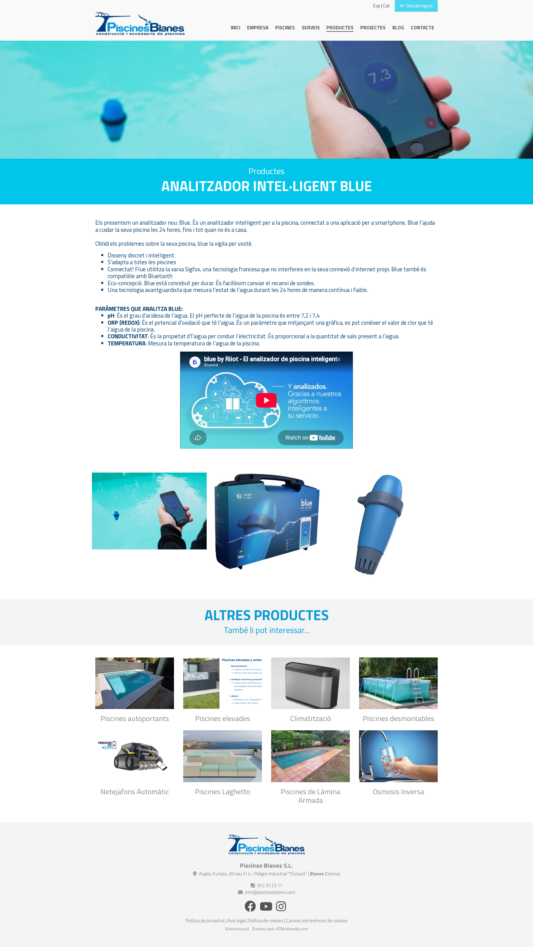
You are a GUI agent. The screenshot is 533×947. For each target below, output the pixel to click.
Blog (398, 27)
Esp (376, 5)
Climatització (310, 718)
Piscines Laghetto (222, 791)
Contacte (422, 27)
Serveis (311, 27)
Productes (339, 27)
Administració (237, 929)
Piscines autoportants (135, 718)
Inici (235, 27)
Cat (386, 5)
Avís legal (237, 920)
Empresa (257, 27)
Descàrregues (419, 5)
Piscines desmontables (398, 718)
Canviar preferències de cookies (317, 920)
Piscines (285, 27)
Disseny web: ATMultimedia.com (280, 929)
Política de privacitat (205, 920)
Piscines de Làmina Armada (310, 796)
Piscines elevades (222, 718)
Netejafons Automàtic (135, 791)
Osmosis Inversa (398, 791)
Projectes (373, 27)
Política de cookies (265, 920)
